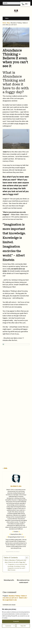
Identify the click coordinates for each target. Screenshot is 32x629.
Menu (6, 18)
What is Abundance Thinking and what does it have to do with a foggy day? (15, 561)
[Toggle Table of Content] (26, 557)
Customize (8, 625)
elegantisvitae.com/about (12, 551)
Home (4, 23)
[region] (16, 618)
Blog (8, 23)
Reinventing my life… (9, 580)
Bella (5, 468)
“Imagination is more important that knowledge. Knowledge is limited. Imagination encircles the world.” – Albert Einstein (17, 567)
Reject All (23, 625)
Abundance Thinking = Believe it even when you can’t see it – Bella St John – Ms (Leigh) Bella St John (15, 598)
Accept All (16, 621)
